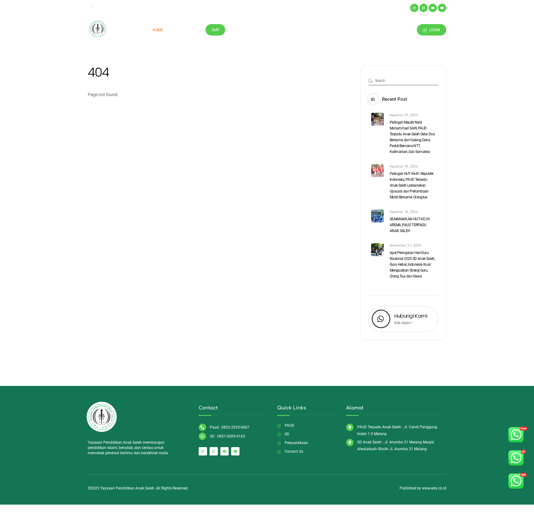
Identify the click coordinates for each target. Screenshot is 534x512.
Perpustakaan (270, 29)
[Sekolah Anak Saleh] (98, 36)
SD (195, 29)
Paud (177, 29)
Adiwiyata (304, 29)
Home (158, 29)
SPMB (329, 29)
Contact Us (397, 29)
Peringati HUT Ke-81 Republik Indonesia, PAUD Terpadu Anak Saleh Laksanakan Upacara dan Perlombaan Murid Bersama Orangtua (411, 185)
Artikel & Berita (359, 29)
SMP (215, 29)
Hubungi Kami (410, 315)
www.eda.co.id (434, 488)
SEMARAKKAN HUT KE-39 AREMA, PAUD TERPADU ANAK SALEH (410, 225)
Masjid (240, 29)
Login (434, 29)
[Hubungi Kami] (381, 319)
